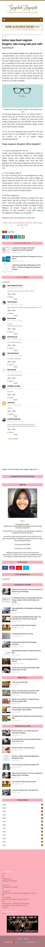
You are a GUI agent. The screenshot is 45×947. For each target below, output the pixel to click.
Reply (9, 294)
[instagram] (12, 568)
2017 (23, 828)
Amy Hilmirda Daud (14, 285)
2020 (23, 818)
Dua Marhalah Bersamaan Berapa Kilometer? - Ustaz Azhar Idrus (27, 740)
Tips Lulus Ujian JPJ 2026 (19, 682)
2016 (23, 832)
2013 (23, 842)
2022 (22, 811)
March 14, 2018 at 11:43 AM (14, 339)
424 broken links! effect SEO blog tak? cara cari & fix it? (27, 257)
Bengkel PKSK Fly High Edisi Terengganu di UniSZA (19, 893)
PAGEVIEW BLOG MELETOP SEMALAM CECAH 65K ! (26, 652)
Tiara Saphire (6, 897)
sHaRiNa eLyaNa (13, 386)
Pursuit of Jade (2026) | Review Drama (15, 899)
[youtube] (19, 568)
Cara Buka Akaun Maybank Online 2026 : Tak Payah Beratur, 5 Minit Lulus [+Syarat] (26, 618)
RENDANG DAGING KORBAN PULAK (14, 905)
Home (4, 34)
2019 (23, 821)
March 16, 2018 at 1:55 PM (14, 388)
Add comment (13, 439)
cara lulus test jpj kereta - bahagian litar (25, 790)
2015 (23, 835)
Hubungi (26, 939)
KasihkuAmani (7, 879)
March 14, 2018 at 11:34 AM (14, 320)
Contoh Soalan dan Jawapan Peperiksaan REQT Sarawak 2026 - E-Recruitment (27, 709)
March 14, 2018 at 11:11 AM (14, 304)
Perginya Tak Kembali (9, 881)
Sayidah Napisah (8, 48)
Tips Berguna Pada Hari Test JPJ (22, 634)
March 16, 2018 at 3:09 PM (14, 405)
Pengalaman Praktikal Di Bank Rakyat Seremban (24, 643)
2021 (22, 815)
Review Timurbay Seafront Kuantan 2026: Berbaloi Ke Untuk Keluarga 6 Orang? (25, 692)
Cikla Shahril (12, 302)
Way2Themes (21, 942)
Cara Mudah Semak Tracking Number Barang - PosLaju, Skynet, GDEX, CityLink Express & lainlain (27, 600)
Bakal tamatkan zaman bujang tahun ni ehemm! (25, 660)
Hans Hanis (11, 318)
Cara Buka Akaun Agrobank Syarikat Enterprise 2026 (27, 717)
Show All (5, 907)
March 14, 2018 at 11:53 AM (14, 355)
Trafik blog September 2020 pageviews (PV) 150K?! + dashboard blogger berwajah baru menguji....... (26, 267)
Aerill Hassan (12, 337)
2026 (23, 804)
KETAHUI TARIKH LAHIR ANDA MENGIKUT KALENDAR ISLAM (25, 757)
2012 (23, 845)
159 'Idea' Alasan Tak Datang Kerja (23, 748)
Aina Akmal (11, 369)
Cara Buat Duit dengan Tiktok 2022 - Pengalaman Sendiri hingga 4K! (23, 249)
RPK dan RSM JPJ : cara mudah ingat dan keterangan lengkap (25, 732)
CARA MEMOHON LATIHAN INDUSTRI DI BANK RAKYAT (27, 609)
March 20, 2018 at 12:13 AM (14, 421)
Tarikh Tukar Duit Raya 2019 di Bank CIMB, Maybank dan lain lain (26, 669)
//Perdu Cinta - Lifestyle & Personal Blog (16, 903)
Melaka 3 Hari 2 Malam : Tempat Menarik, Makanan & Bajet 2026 (25, 700)
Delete (13, 294)
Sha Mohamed (12, 353)
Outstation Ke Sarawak (10, 887)
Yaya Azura (6, 891)
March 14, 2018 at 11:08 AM (14, 288)
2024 (22, 808)
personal (9, 34)
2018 (23, 825)
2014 (23, 838)
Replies (11, 297)
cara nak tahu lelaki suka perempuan (24, 625)
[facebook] (5, 568)
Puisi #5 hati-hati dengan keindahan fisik (25, 765)
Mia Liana (5, 885)
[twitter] (26, 568)
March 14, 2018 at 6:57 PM (14, 372)
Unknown (11, 402)
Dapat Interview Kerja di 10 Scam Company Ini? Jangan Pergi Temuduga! (27, 590)
